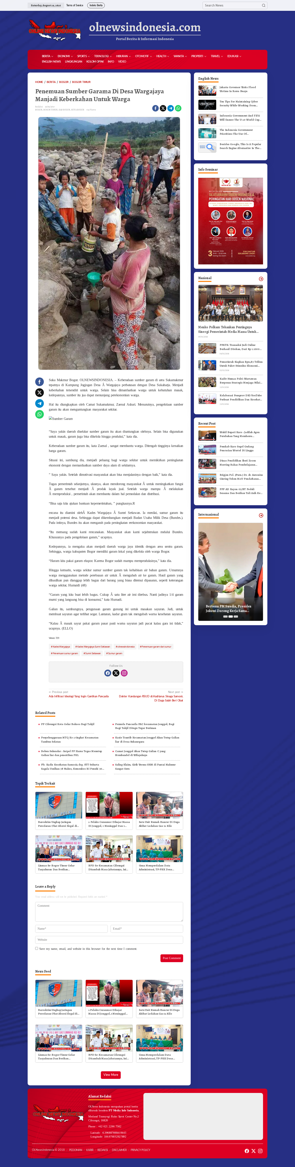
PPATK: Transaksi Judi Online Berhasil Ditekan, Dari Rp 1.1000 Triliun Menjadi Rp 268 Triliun (240, 347)
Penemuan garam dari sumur (156, 646)
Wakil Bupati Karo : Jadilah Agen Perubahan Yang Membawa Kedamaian (239, 434)
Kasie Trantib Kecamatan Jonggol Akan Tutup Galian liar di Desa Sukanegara (147, 739)
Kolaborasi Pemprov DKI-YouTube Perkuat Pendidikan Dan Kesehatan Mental (241, 397)
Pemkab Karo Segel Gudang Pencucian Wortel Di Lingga (237, 448)
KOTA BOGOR (77, 109)
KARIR (89, 1150)
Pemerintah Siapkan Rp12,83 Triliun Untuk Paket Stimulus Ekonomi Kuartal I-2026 (241, 364)
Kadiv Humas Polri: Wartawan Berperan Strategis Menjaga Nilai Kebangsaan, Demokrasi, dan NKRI (241, 381)
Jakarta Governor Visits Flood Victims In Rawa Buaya (238, 89)
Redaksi (102, 1150)
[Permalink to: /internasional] (261, 515)
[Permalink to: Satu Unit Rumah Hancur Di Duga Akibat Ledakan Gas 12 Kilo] (159, 804)
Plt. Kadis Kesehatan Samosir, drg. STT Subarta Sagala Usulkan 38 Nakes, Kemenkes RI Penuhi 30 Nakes (71, 766)
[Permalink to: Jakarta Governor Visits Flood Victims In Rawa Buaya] (207, 90)
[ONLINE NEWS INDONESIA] (55, 30)
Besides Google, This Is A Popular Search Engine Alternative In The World (240, 146)
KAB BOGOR (64, 109)
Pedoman (75, 1150)
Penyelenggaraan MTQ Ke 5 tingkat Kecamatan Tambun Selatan (69, 739)
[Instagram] (124, 673)
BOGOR (38, 109)
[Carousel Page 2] (230, 616)
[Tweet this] (163, 108)
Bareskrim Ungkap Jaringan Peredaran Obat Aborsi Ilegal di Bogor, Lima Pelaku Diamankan (57, 824)
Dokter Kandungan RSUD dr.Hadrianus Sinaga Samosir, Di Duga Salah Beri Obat (151, 696)
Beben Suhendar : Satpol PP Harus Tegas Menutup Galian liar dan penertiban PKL (71, 753)
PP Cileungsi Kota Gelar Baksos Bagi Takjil (67, 724)
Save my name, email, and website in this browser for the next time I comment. (88, 948)
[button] (263, 5)
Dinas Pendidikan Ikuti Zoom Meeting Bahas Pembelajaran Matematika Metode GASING (238, 462)
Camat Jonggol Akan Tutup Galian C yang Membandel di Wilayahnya (140, 753)
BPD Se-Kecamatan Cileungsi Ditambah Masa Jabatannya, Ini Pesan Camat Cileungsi (107, 867)
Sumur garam (115, 653)
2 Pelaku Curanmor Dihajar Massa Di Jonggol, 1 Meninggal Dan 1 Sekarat (109, 824)
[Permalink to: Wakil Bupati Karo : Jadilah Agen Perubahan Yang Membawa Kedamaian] (207, 435)
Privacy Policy (140, 1150)
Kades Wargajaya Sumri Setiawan (93, 646)
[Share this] (155, 108)
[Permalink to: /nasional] (261, 279)
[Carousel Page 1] (225, 616)
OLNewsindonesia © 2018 (48, 1150)
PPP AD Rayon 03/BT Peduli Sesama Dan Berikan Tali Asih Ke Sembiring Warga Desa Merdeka (240, 491)
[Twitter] (116, 673)
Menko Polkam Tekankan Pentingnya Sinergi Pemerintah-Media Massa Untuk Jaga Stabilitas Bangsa (227, 329)
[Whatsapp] (178, 108)
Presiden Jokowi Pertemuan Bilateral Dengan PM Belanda (228, 608)
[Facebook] (107, 673)
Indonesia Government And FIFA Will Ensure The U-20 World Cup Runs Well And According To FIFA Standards (240, 117)
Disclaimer (119, 1150)
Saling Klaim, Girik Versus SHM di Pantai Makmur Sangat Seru (145, 766)
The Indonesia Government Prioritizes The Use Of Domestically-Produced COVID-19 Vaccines (241, 132)
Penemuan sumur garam (65, 653)
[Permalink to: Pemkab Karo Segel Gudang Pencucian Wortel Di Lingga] (207, 449)
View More (110, 1074)
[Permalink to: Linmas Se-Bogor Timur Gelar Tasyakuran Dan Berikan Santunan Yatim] (58, 848)
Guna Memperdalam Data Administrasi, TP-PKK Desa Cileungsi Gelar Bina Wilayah (156, 867)
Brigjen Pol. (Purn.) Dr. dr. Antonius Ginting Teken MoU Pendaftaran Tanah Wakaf (241, 477)
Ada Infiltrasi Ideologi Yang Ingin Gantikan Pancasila (79, 694)
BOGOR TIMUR (50, 109)
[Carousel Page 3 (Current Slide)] (236, 616)
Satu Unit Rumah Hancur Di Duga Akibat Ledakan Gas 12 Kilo (159, 824)
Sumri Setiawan (93, 653)
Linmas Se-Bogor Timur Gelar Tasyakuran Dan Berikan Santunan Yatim (56, 867)
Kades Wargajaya (61, 646)
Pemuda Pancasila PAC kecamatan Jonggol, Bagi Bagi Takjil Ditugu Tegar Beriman (144, 726)
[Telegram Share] (170, 108)
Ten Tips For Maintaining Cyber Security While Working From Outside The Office (239, 103)
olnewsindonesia (125, 646)
